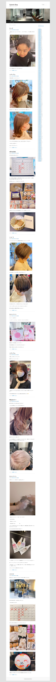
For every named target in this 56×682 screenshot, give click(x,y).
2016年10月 (39, 138)
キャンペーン (12, 314)
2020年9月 (39, 94)
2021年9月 (39, 83)
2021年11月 (39, 81)
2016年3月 (39, 144)
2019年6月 (39, 108)
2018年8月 (39, 117)
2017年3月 (39, 133)
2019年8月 (39, 106)
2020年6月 (39, 97)
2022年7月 (39, 74)
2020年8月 (39, 95)
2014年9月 (39, 161)
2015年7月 (39, 151)
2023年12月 (39, 58)
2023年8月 (39, 62)
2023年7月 (39, 63)
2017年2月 (39, 134)
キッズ (11, 28)
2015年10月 (39, 149)
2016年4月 (39, 143)
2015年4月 (39, 154)
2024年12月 (39, 47)
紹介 (13, 22)
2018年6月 (39, 119)
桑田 (18, 29)
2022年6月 (39, 75)
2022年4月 (39, 77)
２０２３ (11, 574)
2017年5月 (39, 131)
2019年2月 (39, 112)
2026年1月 (39, 35)
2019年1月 (39, 113)
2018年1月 (39, 124)
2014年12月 (39, 158)
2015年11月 (39, 148)
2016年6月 (39, 141)
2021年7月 (39, 85)
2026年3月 (39, 33)
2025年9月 (39, 39)
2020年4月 (39, 99)
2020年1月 (39, 102)
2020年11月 (39, 92)
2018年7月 (39, 118)
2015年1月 (39, 157)
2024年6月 (39, 53)
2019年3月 (39, 111)
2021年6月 (39, 86)
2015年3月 (39, 155)
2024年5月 (39, 54)
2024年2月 (39, 56)
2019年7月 (39, 107)
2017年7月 (39, 129)
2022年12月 (39, 69)
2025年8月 (39, 40)
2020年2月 (39, 101)
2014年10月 (39, 160)
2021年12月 (39, 80)
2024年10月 (39, 49)
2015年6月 (39, 152)
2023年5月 (39, 65)
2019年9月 (39, 105)
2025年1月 (39, 46)
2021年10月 (39, 82)
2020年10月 (39, 93)
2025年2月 (39, 45)
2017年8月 (39, 128)
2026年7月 (39, 30)
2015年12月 (39, 147)
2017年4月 (39, 132)
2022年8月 (39, 73)
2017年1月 (39, 135)
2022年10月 (39, 71)
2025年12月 (39, 36)
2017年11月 (39, 126)
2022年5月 (39, 76)
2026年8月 (39, 29)
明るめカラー (12, 400)
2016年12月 (39, 136)
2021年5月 (39, 87)
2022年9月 (39, 72)
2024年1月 (39, 57)
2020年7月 (39, 96)
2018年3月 (39, 122)
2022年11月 (39, 70)
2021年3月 (39, 89)
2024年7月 (39, 52)
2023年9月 (39, 61)
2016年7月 (39, 140)
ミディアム (12, 74)
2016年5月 (39, 142)
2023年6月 (39, 64)
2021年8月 (39, 84)
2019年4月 (39, 110)
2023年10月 (39, 60)
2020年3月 (39, 100)
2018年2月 (39, 123)
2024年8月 (39, 51)
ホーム (10, 22)
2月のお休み (12, 151)
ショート (11, 237)
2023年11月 (39, 59)
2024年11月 (39, 48)
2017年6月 (39, 130)
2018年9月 (39, 116)
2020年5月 (39, 98)
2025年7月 (39, 41)
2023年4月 (39, 66)
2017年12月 (39, 125)
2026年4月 (39, 32)
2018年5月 (39, 120)
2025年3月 (39, 44)
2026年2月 (39, 34)
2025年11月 (39, 37)
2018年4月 (39, 121)
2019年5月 (39, 109)
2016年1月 (39, 146)
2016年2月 (39, 145)
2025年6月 (39, 42)
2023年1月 (39, 68)
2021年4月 (39, 88)
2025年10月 (39, 38)
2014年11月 (39, 159)
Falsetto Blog (13, 5)
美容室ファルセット (14, 70)
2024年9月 (39, 50)
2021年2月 (39, 90)
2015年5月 (39, 153)
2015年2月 (39, 156)
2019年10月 (39, 104)
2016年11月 (39, 137)
